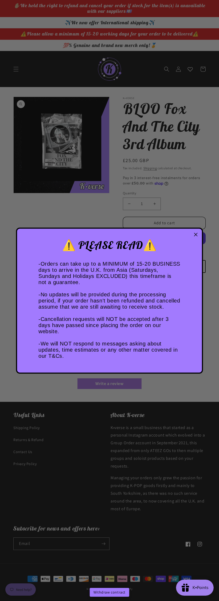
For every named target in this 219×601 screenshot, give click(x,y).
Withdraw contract (109, 592)
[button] (196, 235)
